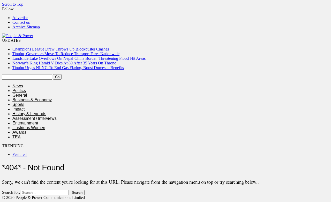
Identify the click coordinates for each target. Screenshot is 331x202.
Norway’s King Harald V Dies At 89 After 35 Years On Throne (64, 63)
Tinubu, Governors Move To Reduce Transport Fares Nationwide (65, 54)
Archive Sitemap (26, 27)
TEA (16, 137)
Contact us (21, 22)
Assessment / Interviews (34, 118)
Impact (18, 109)
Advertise (20, 17)
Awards (19, 132)
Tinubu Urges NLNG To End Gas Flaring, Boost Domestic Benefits (68, 67)
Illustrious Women (28, 127)
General (19, 95)
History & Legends (29, 114)
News (17, 86)
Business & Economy (32, 100)
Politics (19, 90)
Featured (19, 154)
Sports (18, 104)
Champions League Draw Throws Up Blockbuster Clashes (60, 49)
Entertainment (25, 123)
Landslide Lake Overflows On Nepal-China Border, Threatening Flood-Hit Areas (79, 58)
